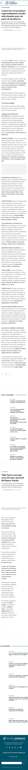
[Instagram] (9, 748)
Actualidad (12, 399)
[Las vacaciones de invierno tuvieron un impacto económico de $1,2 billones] (5, 410)
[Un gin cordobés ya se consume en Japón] (5, 439)
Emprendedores (5, 7)
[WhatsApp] (9, 374)
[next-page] (5, 463)
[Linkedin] (12, 748)
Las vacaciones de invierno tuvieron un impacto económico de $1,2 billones (17, 411)
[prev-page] (2, 463)
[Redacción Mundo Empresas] (2, 30)
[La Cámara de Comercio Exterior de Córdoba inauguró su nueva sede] (5, 429)
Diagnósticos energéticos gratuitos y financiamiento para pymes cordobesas (17, 458)
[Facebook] (2, 374)
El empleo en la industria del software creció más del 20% (17, 401)
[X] (6, 374)
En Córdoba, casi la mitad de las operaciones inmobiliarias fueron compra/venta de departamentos (18, 449)
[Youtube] (21, 748)
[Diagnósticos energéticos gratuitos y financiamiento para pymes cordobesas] (5, 457)
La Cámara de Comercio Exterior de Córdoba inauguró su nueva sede (18, 430)
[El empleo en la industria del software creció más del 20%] (5, 401)
